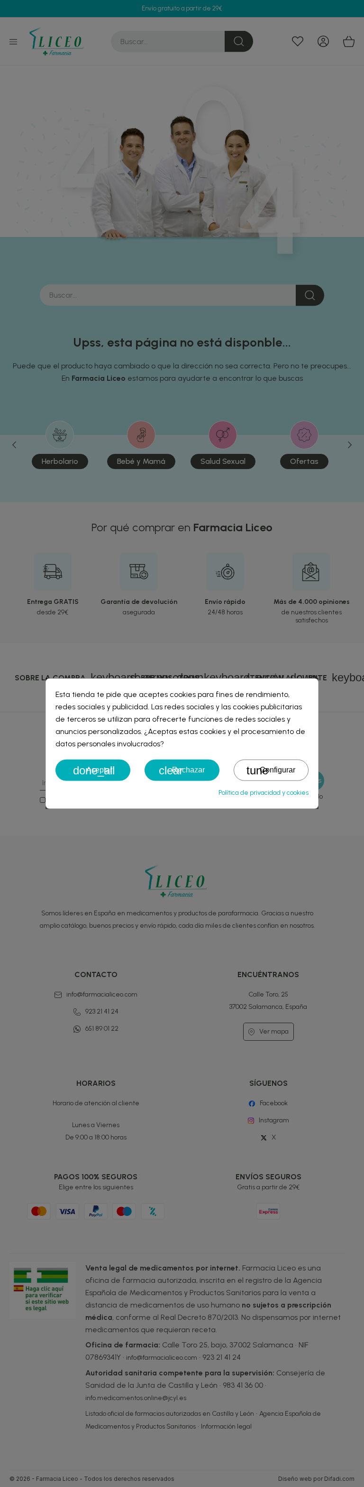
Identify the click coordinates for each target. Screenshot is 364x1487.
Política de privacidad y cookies (263, 792)
